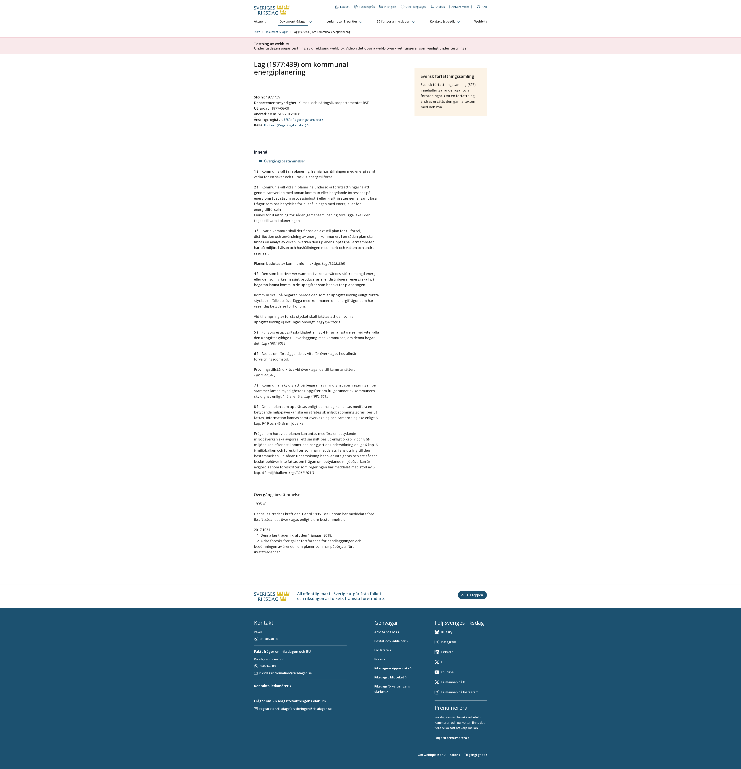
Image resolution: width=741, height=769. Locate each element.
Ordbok (440, 6)
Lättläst (344, 6)
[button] (296, 21)
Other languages (415, 6)
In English (390, 6)
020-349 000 (268, 666)
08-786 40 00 (269, 639)
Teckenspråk (367, 6)
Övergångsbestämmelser (284, 161)
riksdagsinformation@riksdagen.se (285, 673)
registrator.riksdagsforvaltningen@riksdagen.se (295, 709)
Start (257, 32)
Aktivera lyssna (460, 6)
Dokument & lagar (276, 32)
